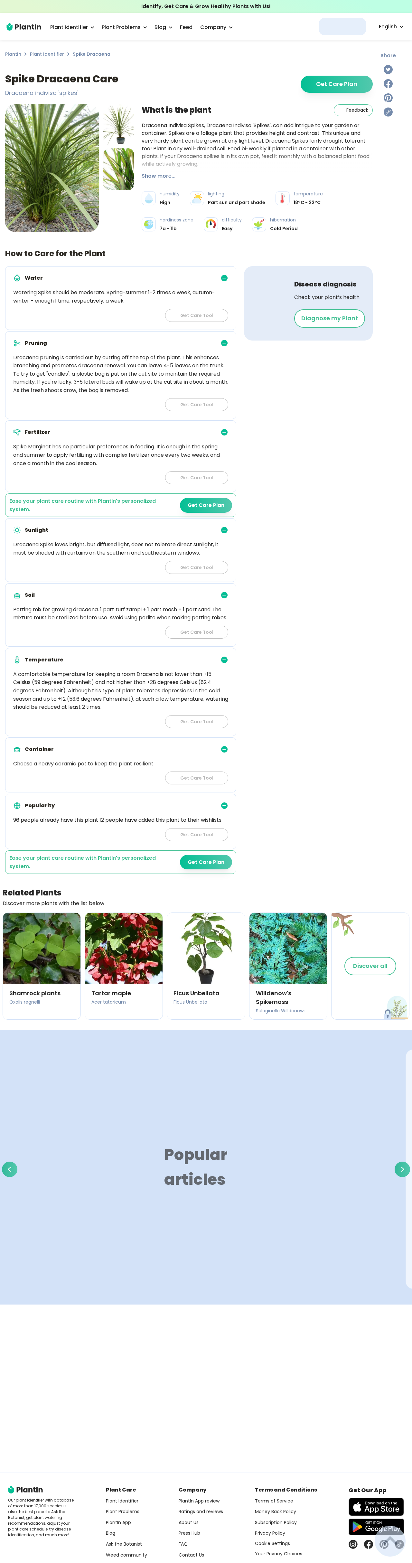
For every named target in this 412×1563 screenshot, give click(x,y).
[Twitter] (388, 69)
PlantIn (13, 54)
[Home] (23, 26)
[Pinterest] (388, 97)
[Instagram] (353, 1544)
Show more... (158, 176)
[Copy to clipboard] (388, 112)
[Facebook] (388, 83)
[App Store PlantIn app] (376, 1507)
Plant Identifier (47, 54)
